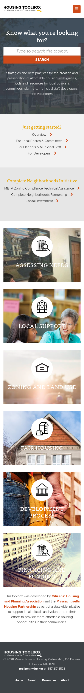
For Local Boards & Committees (39, 141)
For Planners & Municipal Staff (39, 147)
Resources (49, 680)
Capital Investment (39, 201)
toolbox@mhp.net (31, 669)
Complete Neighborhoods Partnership (39, 195)
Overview (39, 134)
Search (42, 59)
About (65, 680)
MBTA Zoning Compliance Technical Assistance (39, 188)
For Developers (39, 153)
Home (19, 680)
